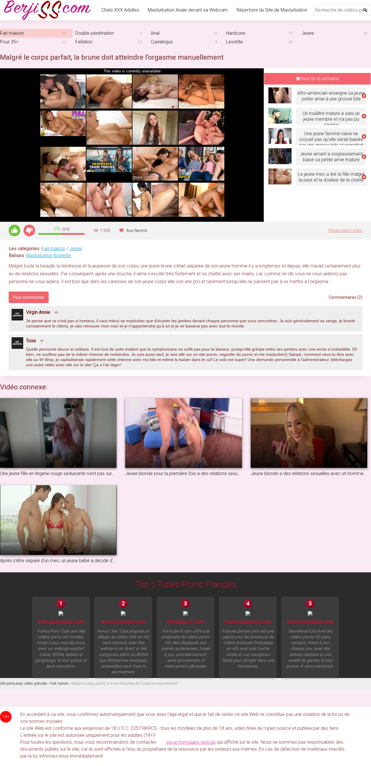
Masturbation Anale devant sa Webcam (188, 10)
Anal (155, 33)
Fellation (83, 42)
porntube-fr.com (185, 622)
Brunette (62, 255)
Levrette (234, 42)
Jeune (75, 248)
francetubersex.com (248, 622)
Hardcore (235, 33)
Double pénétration (94, 33)
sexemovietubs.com (310, 622)
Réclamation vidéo (345, 230)
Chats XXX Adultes (120, 10)
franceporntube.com (61, 622)
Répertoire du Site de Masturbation (272, 10)
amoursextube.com (123, 622)
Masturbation (39, 255)
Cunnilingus (162, 42)
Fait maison (53, 248)
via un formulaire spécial (190, 742)
